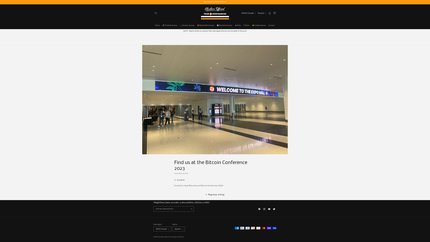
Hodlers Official (164, 237)
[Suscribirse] (191, 209)
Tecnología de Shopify (177, 237)
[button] (155, 13)
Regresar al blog (216, 194)
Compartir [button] (181, 180)
